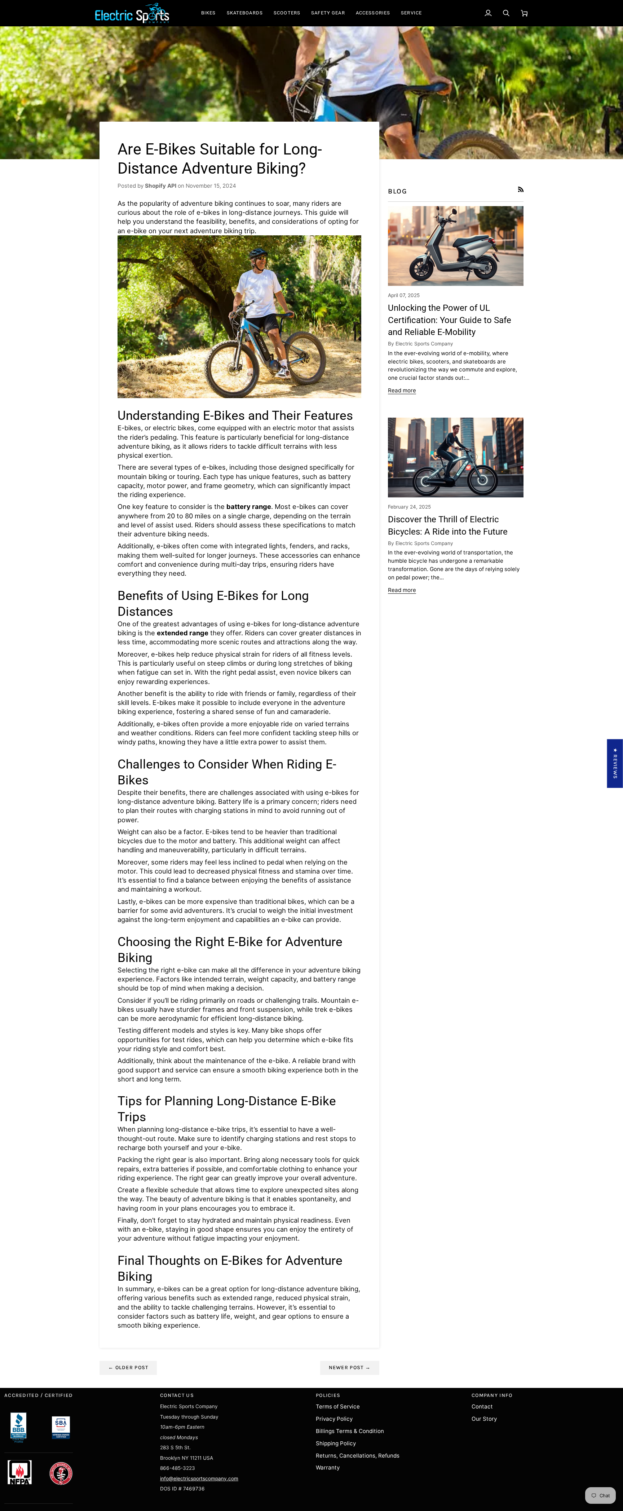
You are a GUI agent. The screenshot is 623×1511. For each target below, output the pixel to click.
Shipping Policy (336, 1443)
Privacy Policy (334, 1418)
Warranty (328, 1467)
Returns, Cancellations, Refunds (357, 1455)
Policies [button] (328, 1395)
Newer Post (350, 1367)
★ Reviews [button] (615, 763)
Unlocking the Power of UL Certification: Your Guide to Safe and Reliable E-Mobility (449, 320)
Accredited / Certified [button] (38, 1395)
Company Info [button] (492, 1395)
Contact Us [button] (177, 1395)
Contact (482, 1406)
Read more (402, 390)
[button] (208, 13)
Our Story (484, 1418)
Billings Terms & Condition (350, 1431)
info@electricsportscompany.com (199, 1478)
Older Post (128, 1367)
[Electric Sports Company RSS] (520, 189)
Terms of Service (338, 1406)
